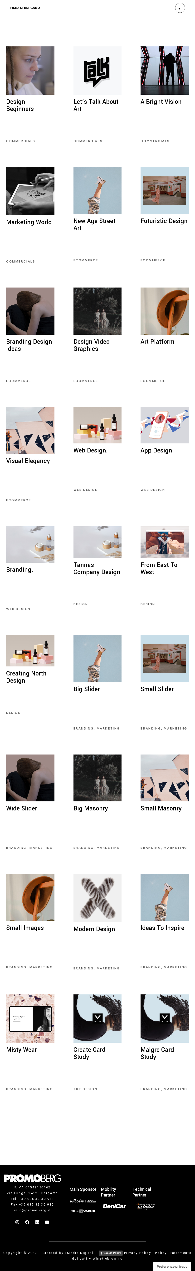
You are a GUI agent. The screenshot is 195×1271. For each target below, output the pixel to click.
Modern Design (94, 929)
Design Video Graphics (91, 345)
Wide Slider (21, 808)
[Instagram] (18, 1222)
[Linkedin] (37, 1222)
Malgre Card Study (157, 1053)
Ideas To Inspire (162, 928)
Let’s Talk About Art (95, 105)
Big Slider (86, 689)
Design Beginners (20, 105)
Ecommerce (85, 260)
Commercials (20, 141)
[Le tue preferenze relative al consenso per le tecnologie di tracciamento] (172, 1266)
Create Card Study (89, 1053)
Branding (83, 728)
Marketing (108, 728)
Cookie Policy (112, 1253)
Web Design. (90, 450)
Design (80, 604)
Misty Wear (21, 1050)
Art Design (85, 1089)
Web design (85, 490)
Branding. (19, 570)
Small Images (25, 928)
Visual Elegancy (28, 461)
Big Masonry (90, 808)
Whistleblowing (108, 1258)
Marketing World (29, 222)
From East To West (159, 568)
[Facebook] (28, 1222)
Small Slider (157, 689)
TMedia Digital (79, 1253)
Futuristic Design (164, 221)
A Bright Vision (161, 102)
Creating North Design (26, 677)
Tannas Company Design (96, 568)
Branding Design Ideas (29, 345)
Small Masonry (161, 808)
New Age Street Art (94, 225)
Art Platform (158, 342)
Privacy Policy (137, 1253)
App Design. (157, 450)
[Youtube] (47, 1222)
